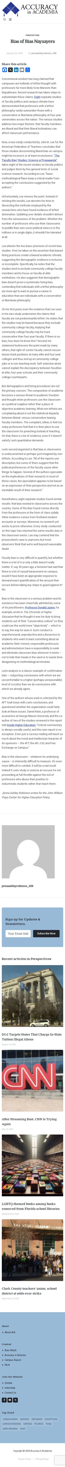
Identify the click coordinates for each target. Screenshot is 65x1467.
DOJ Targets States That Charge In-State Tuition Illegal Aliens (32, 1037)
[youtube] (9, 1400)
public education (10, 1428)
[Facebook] (4, 1400)
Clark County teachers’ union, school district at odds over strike (29, 1291)
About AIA (10, 1332)
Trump (48, 1424)
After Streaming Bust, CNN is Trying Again (29, 1122)
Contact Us (10, 1392)
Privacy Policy (42, 1459)
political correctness (12, 1424)
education (24, 1419)
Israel (22, 1428)
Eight (37, 97)
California (27, 1424)
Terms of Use (24, 1459)
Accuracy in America (15, 1355)
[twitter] (15, 1400)
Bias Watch (10, 1350)
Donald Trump (51, 1419)
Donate (8, 1383)
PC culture (38, 1424)
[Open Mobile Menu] (10, 19)
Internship (10, 1387)
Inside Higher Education (21, 725)
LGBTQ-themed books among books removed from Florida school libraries (31, 1206)
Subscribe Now (46, 933)
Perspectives (32, 35)
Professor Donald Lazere (40, 607)
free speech (37, 1419)
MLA (7, 1364)
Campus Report (13, 1360)
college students (10, 1419)
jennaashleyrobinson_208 (43, 53)
